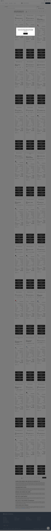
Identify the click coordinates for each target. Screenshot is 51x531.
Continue (25, 33)
